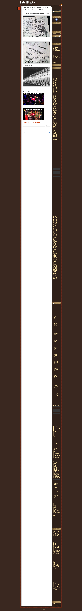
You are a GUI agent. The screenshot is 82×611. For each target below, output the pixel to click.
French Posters (56, 495)
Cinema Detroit (55, 543)
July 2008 (54, 284)
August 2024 (55, 92)
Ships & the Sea (55, 514)
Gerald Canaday (56, 348)
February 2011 (55, 253)
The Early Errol (55, 519)
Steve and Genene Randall (56, 584)
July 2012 (54, 236)
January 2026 (55, 75)
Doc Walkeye (56, 342)
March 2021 (54, 133)
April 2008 (54, 287)
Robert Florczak (56, 376)
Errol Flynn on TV (55, 423)
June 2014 (54, 213)
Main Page (54, 466)
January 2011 (55, 254)
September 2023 (55, 103)
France (56, 487)
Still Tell (54, 45)
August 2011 (54, 247)
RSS (61, 5)
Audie (55, 317)
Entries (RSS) (39, 609)
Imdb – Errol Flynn (55, 569)
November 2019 (55, 149)
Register (54, 13)
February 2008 (55, 289)
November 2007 (55, 292)
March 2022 (54, 121)
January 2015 (55, 206)
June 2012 (54, 237)
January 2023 (55, 111)
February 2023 (55, 110)
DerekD (55, 341)
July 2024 (54, 93)
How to (54, 452)
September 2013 (55, 222)
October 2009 (55, 269)
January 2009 (55, 278)
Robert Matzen (56, 377)
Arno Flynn (55, 316)
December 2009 (55, 267)
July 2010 (54, 260)
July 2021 (54, 129)
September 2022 (55, 115)
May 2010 (54, 262)
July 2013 (54, 224)
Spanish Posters (56, 501)
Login (49, 132)
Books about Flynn (55, 401)
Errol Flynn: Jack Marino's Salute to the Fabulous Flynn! (56, 562)
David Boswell (55, 548)
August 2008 (55, 283)
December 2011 (55, 243)
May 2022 (54, 119)
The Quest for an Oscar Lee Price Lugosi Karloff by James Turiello (56, 60)
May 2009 (54, 274)
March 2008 (54, 288)
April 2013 (54, 227)
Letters (54, 464)
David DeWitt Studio (55, 549)
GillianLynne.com (55, 563)
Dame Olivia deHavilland (56, 547)
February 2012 (55, 241)
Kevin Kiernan (56, 361)
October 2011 (55, 245)
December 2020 (55, 136)
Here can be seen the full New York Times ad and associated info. (31, 122)
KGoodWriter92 (56, 363)
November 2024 (55, 89)
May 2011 (54, 250)
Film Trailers (55, 436)
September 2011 (55, 246)
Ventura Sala (56, 396)
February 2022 (55, 122)
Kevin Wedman (56, 362)
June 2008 (54, 285)
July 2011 (54, 248)
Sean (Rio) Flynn (56, 447)
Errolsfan (55, 346)
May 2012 (54, 238)
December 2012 (55, 231)
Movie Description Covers (57, 489)
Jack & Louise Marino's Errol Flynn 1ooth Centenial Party (56, 461)
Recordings (54, 507)
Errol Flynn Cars (55, 422)
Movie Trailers (55, 469)
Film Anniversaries (55, 429)
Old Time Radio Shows (56, 476)
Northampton (55, 475)
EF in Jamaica (56, 483)
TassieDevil (55, 385)
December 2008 (55, 279)
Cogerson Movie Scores (56, 545)
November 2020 (55, 137)
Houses (54, 451)
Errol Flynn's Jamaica (56, 425)
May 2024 (54, 95)
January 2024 (55, 99)
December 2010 (55, 255)
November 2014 (55, 208)
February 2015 (55, 205)
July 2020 (54, 141)
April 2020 (54, 144)
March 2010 (54, 264)
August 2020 (55, 140)
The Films (56, 390)
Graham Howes (56, 349)
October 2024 (55, 90)
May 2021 (54, 131)
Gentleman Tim (55, 449)
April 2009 (54, 275)
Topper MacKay (56, 395)
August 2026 (55, 69)
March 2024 (54, 97)
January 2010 (55, 266)
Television (54, 518)
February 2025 (55, 86)
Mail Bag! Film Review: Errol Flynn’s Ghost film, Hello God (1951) (56, 56)
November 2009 (55, 268)
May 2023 (54, 107)
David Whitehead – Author (56, 550)
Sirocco (54, 515)
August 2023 (55, 104)
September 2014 (55, 210)
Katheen (55, 360)
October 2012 (55, 233)
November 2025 (55, 77)
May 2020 (54, 143)
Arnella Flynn (56, 443)
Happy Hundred (55, 49)
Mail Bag (54, 465)
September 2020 (55, 139)
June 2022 (54, 118)
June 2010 (54, 261)
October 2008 (55, 281)
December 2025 (55, 76)
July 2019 (54, 153)
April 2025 (54, 84)
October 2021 (55, 126)
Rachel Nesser (56, 374)
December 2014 (55, 207)
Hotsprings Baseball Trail (56, 568)
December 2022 (55, 112)
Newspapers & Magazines (56, 474)
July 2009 (54, 272)
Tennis (55, 502)
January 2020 (55, 147)
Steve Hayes (55, 585)
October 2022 (55, 114)
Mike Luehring (55, 468)
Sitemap (55, 25)
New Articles (54, 471)
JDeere (55, 356)
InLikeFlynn (55, 354)
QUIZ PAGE (54, 506)
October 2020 (55, 138)
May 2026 (54, 71)
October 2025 (55, 78)
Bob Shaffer (55, 323)
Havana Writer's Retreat (56, 565)
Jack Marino (55, 355)
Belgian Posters (56, 482)
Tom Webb (55, 394)
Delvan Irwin (55, 339)
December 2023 (55, 100)
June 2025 (54, 82)
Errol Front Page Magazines (56, 426)
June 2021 (54, 130)
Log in (54, 14)
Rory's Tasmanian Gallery (56, 512)
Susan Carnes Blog (55, 586)
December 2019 (55, 148)
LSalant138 (55, 367)
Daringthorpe (56, 334)
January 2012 (55, 242)
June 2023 (54, 106)
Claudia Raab (56, 333)
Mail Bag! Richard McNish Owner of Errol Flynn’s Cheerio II (56, 48)
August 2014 (55, 211)
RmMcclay (55, 375)
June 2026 (54, 70)
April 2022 (54, 120)
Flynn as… (54, 438)
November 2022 (55, 113)
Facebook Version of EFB (56, 428)
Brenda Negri (56, 325)
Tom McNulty (56, 393)
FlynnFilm (55, 347)
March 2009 (54, 276)
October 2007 (55, 293)
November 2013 (55, 220)
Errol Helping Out (55, 427)
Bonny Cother (56, 324)
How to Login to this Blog (56, 455)
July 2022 (54, 117)
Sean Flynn (55, 448)
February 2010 (55, 265)
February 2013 (55, 229)
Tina (54, 389)
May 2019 (54, 155)
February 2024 (55, 98)
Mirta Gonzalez (56, 369)
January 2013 (55, 230)
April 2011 (54, 251)
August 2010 (55, 259)
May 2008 (54, 286)
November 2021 (55, 125)
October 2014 (55, 209)
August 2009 (55, 271)
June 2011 (54, 249)
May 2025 (54, 83)
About (54, 24)
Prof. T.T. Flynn (55, 503)
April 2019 (54, 156)
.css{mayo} (40, 608)
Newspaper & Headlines (56, 473)
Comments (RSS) (43, 609)
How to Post (54, 456)
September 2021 (55, 127)
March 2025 (54, 85)
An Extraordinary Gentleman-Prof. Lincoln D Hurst (56, 531)
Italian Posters (56, 497)
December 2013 (55, 219)
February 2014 (55, 217)
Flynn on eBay (55, 440)
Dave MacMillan (56, 335)
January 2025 (55, 87)
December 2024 (55, 88)
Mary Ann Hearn (56, 368)
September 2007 (55, 294)
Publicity (54, 505)
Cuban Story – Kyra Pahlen (56, 546)
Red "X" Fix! (54, 508)
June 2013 (54, 225)
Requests (54, 509)
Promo (54, 504)
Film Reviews (55, 434)
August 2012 (55, 235)
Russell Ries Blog (55, 583)
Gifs (53, 450)
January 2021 (55, 135)
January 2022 (55, 123)
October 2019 (55, 150)
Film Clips (54, 430)
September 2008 (55, 282)
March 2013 (54, 228)
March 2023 (54, 109)
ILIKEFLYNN (56, 353)
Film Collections (55, 431)
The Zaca (55, 388)
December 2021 (55, 124)
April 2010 (54, 263)
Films (54, 435)
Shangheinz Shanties (56, 513)
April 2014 (54, 215)
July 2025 (54, 81)
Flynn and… (54, 437)
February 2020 (55, 146)
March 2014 (54, 216)
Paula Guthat (56, 370)
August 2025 (55, 80)
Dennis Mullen (56, 340)
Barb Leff (55, 318)
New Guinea (54, 472)
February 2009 (55, 277)
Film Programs (55, 433)
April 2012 (54, 239)
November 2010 (55, 256)
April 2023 (54, 108)
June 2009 (54, 273)
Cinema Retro (55, 544)
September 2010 (55, 258)
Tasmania (54, 517)
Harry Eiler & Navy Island (56, 564)
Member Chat (55, 467)
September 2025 (55, 79)
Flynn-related (55, 441)
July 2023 (54, 105)
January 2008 (55, 290)
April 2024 (54, 96)
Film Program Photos (56, 432)
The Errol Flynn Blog (27, 2)
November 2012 (55, 232)
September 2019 (55, 151)
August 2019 (55, 152)
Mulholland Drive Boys (56, 470)
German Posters (56, 496)
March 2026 (54, 73)
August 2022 (55, 116)
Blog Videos (54, 400)
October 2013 (55, 221)
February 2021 (55, 134)
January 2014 (55, 218)
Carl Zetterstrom (56, 332)
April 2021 (54, 132)
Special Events (55, 516)
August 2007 (55, 295)
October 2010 (55, 257)
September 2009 (55, 270)
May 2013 (54, 226)
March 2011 (54, 252)
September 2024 (55, 91)
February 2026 (55, 74)
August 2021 (55, 128)
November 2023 (55, 101)
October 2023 (55, 102)
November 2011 (55, 244)
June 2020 (54, 142)
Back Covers (57, 486)
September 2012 (55, 234)
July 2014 (54, 212)
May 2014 (54, 214)
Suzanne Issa (56, 384)
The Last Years (55, 520)
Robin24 (55, 378)
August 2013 (55, 223)
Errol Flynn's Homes (55, 424)
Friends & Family (55, 442)
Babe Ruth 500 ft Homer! (56, 534)
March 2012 (54, 240)
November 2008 (55, 280)
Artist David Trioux (55, 533)
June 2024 (54, 94)
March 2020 (54, 145)
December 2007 (55, 291)
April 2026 (54, 72)
